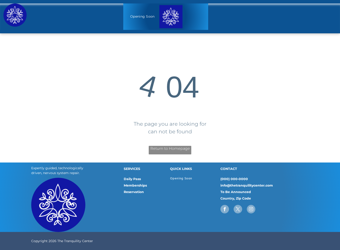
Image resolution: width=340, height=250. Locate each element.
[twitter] (238, 210)
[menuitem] (142, 17)
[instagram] (251, 210)
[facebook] (224, 210)
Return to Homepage (170, 148)
